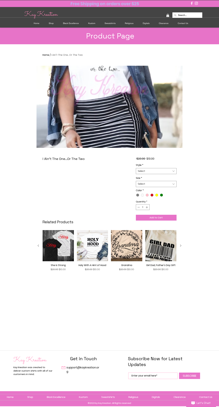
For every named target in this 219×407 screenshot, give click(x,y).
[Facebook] (192, 3)
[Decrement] (138, 207)
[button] (167, 15)
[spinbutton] (142, 207)
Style (139, 165)
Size (139, 178)
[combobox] (156, 171)
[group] (109, 252)
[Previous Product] (38, 245)
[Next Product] (180, 245)
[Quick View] (58, 245)
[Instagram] (196, 3)
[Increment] (147, 207)
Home (45, 55)
